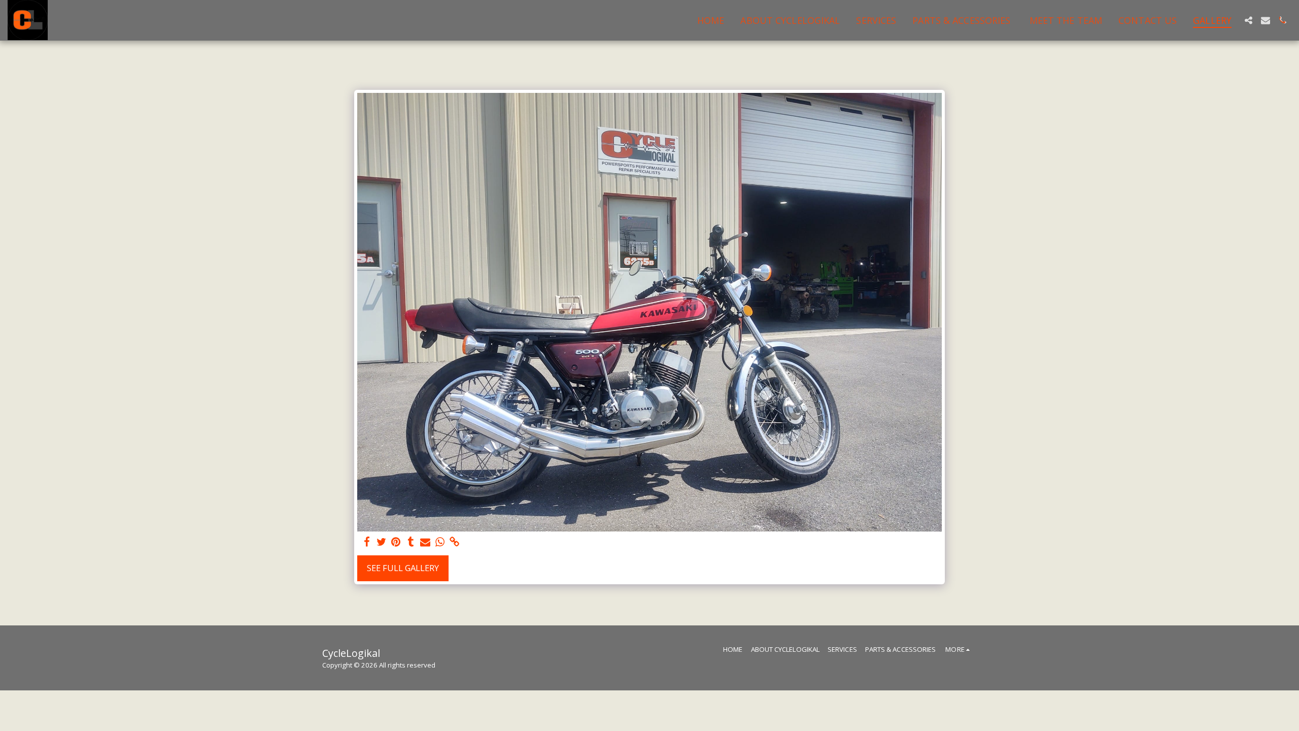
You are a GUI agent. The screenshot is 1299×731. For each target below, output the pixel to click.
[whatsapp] (440, 542)
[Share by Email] (425, 542)
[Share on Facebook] (366, 542)
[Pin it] (396, 542)
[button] (1248, 20)
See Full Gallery (403, 568)
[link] (455, 542)
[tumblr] (410, 542)
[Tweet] (381, 542)
